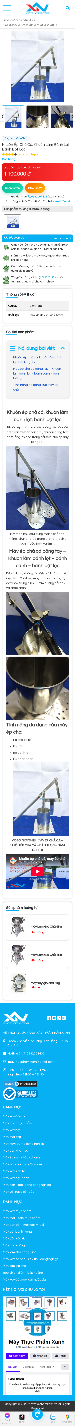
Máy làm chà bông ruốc (19, 1252)
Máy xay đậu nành (16, 1178)
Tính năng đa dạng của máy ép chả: (35, 387)
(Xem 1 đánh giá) (28, 154)
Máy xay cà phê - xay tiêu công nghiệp (30, 1259)
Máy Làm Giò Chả (24, 20)
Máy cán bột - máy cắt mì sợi (23, 1224)
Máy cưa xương (14, 1245)
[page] (49, 1017)
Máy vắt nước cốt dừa (18, 1191)
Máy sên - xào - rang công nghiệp (27, 1184)
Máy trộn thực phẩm (17, 1123)
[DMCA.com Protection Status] (20, 1083)
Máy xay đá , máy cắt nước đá (24, 1279)
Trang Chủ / (9, 20)
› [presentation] (72, 116)
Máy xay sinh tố (14, 1171)
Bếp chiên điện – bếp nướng (23, 1272)
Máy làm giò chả (14, 1265)
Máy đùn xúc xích (15, 1238)
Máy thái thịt (12, 1137)
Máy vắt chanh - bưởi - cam (22, 1164)
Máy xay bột (12, 1130)
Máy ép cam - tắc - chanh (21, 1157)
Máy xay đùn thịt (15, 1116)
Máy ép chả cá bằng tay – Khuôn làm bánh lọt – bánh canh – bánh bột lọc (37, 373)
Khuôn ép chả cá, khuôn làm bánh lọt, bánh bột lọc (37, 360)
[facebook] (37, 1345)
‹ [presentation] (2, 116)
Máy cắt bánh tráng (17, 1231)
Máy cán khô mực (15, 1150)
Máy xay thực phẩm (17, 1211)
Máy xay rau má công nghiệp (23, 1143)
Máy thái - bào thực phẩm (21, 1217)
